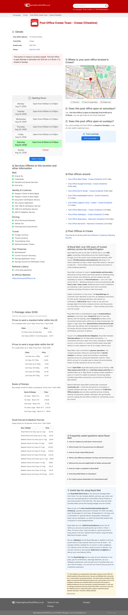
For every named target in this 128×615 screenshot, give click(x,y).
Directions (76, 102)
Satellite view (107, 102)
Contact (86, 602)
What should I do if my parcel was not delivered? (86, 447)
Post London (87, 9)
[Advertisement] (37, 80)
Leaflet (97, 98)
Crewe (25, 15)
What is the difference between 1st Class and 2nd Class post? (91, 458)
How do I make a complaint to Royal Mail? (84, 468)
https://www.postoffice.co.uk (23, 278)
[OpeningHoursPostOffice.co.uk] (37, 5)
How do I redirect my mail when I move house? (85, 442)
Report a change (37, 159)
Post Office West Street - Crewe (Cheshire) (85, 179)
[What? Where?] (106, 6)
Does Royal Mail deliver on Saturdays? (82, 474)
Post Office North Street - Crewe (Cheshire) (85, 191)
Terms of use (71, 593)
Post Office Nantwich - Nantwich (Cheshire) (85, 224)
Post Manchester (102, 9)
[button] (91, 80)
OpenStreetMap (105, 98)
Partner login (111, 613)
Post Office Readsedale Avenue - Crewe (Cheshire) (88, 196)
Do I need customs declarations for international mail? (88, 479)
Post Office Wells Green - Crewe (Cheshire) (85, 210)
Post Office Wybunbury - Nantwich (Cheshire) (86, 219)
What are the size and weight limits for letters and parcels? (90, 463)
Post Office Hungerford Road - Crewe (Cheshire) (87, 184)
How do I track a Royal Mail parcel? (81, 452)
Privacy (50, 606)
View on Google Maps (90, 102)
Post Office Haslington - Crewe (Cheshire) (85, 214)
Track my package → (91, 138)
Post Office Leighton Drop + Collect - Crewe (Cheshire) (90, 203)
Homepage (17, 15)
